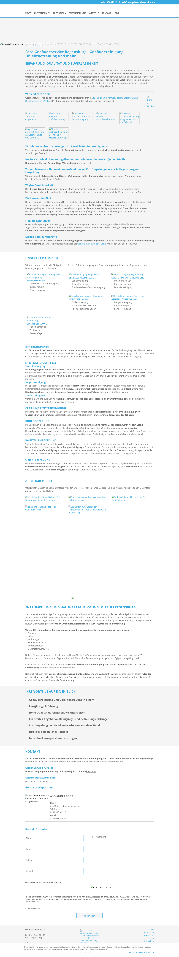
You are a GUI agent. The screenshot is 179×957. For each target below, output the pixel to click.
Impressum (149, 932)
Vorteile (94, 13)
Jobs (116, 13)
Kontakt (106, 13)
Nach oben (149, 941)
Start (28, 13)
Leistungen (59, 13)
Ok (153, 952)
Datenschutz (148, 935)
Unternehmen (42, 13)
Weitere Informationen (139, 952)
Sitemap (150, 938)
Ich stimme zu (34, 908)
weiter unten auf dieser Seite (91, 243)
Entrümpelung (77, 13)
